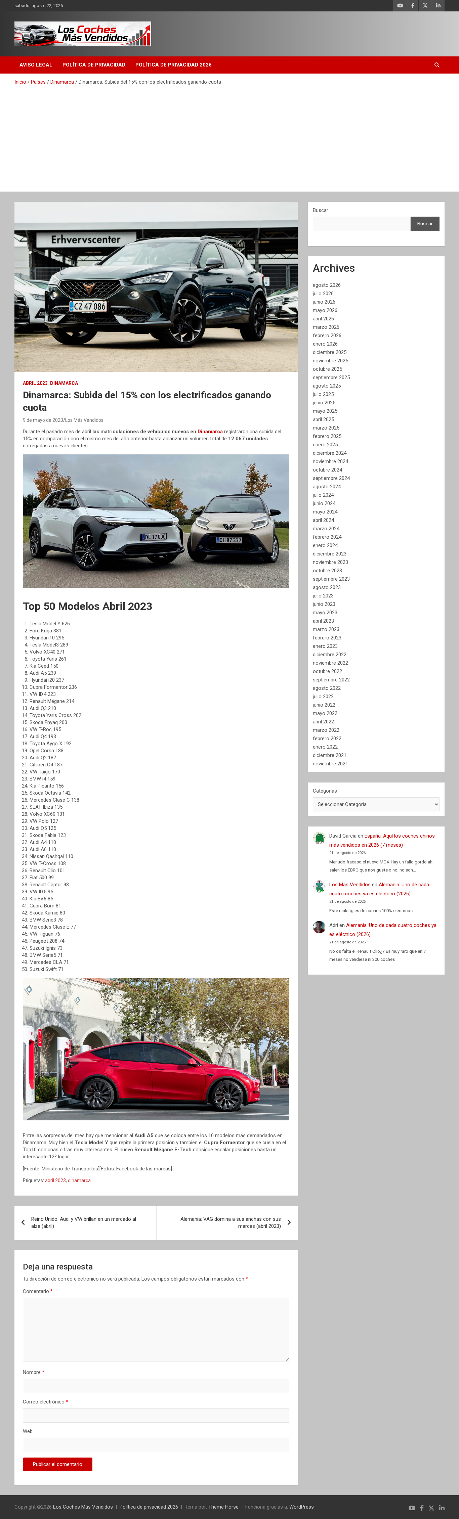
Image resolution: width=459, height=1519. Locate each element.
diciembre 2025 (329, 352)
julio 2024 (323, 495)
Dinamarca (64, 383)
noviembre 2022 (330, 663)
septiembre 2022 (331, 680)
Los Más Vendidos (84, 420)
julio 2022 (323, 697)
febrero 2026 (327, 335)
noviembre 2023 (330, 562)
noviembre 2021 (330, 764)
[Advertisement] (229, 136)
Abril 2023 (35, 383)
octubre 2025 (327, 369)
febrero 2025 (327, 436)
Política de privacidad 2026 (173, 65)
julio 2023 (323, 596)
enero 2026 (325, 344)
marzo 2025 (326, 428)
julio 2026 (323, 294)
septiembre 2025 (331, 377)
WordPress (301, 1507)
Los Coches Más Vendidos (83, 1507)
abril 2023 (55, 1180)
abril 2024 (323, 520)
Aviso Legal (35, 65)
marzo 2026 (326, 327)
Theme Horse (223, 1507)
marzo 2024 (326, 529)
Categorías (325, 791)
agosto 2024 (327, 487)
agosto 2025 (327, 386)
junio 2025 (324, 403)
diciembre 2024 (329, 453)
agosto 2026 (327, 285)
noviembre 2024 (330, 461)
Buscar (320, 210)
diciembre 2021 (329, 755)
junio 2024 (324, 503)
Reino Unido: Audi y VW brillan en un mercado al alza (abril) (83, 1222)
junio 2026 (324, 302)
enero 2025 (325, 445)
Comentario (38, 1291)
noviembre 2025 (330, 361)
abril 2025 (323, 419)
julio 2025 (323, 394)
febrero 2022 (327, 738)
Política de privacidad (93, 65)
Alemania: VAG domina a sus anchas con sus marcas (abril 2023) (230, 1222)
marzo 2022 (326, 730)
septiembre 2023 (331, 579)
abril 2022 (323, 722)
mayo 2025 (325, 411)
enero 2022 (325, 747)
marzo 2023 (326, 629)
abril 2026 (323, 319)
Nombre (33, 1372)
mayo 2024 (325, 512)
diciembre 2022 (329, 655)
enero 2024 (325, 545)
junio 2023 (324, 604)
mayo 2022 (325, 713)
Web (28, 1431)
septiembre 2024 (331, 478)
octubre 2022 (327, 671)
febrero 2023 (327, 638)
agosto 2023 (327, 587)
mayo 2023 (325, 613)
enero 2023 (325, 646)
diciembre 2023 (329, 554)
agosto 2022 (327, 688)
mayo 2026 (325, 310)
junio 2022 (324, 705)
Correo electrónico (45, 1402)
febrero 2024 (327, 537)
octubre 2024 (327, 470)
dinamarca (79, 1180)
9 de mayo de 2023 (43, 420)
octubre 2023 (327, 571)
